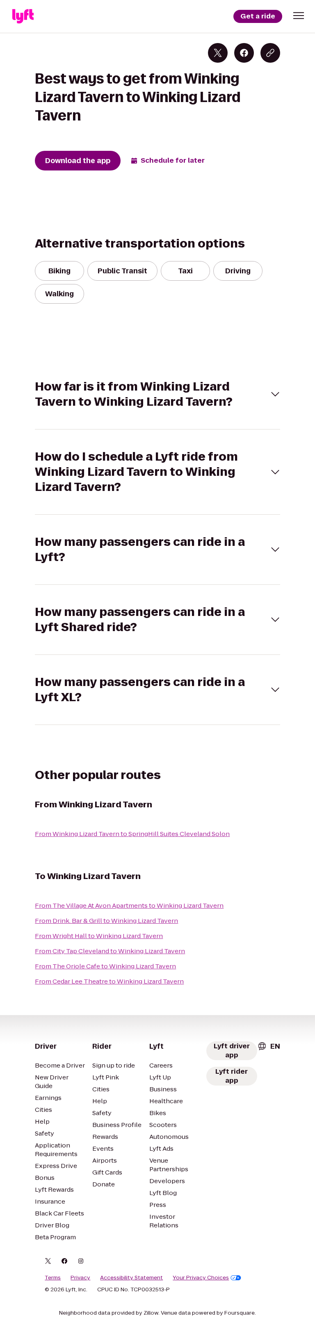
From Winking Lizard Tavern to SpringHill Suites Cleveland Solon (132, 833)
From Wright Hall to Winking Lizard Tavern (99, 935)
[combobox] (268, 1046)
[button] (298, 15)
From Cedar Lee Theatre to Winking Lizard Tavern (109, 981)
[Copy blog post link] (270, 53)
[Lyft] (23, 16)
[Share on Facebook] (244, 53)
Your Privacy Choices (201, 1277)
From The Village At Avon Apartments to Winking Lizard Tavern (129, 905)
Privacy (80, 1277)
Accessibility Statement (131, 1277)
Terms (53, 1277)
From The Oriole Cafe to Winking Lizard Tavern (105, 966)
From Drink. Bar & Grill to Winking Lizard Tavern (106, 920)
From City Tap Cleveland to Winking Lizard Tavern (110, 951)
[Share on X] (218, 53)
